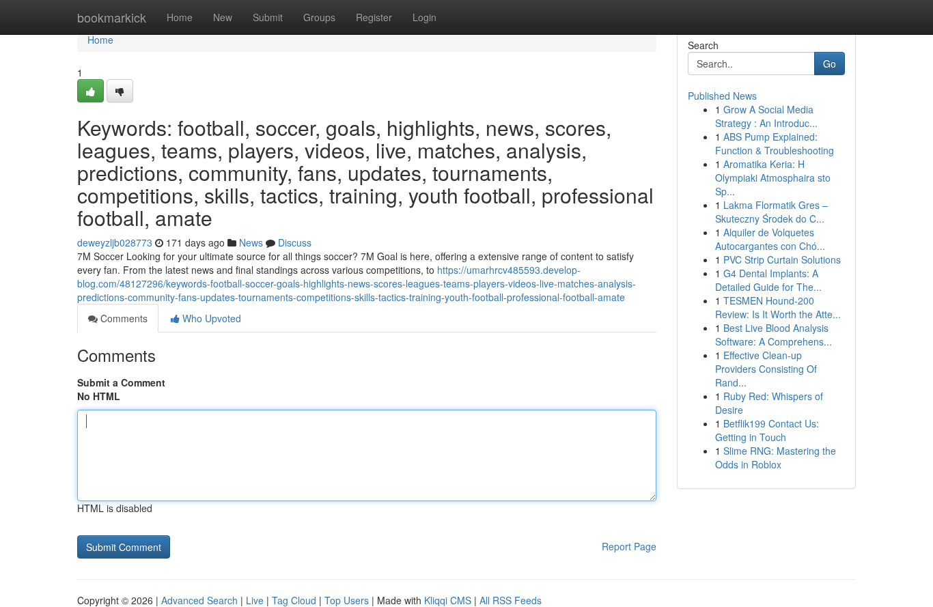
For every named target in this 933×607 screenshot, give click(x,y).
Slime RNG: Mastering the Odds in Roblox (775, 457)
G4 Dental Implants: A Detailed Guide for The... (768, 280)
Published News (722, 95)
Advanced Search (199, 600)
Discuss (294, 242)
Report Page (629, 546)
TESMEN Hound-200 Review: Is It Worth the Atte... (778, 307)
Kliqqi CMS (447, 600)
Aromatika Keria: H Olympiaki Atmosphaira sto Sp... (773, 177)
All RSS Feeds (510, 600)
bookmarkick (111, 17)
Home (180, 17)
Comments (123, 318)
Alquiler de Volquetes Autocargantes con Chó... (770, 239)
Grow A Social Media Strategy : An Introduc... (766, 116)
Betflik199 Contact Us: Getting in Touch (767, 430)
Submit (268, 17)
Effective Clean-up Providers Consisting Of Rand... (766, 368)
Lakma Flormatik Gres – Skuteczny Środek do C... (771, 211)
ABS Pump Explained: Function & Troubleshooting (774, 143)
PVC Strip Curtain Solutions (782, 259)
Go (829, 63)
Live (255, 600)
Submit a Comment (121, 382)
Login (424, 17)
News (251, 242)
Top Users (346, 600)
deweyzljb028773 (114, 242)
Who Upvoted (210, 318)
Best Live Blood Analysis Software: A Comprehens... (773, 334)
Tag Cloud (294, 600)
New (222, 17)
